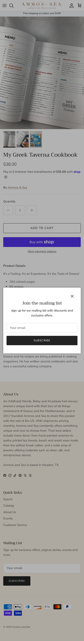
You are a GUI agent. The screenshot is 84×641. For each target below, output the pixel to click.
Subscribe (42, 340)
